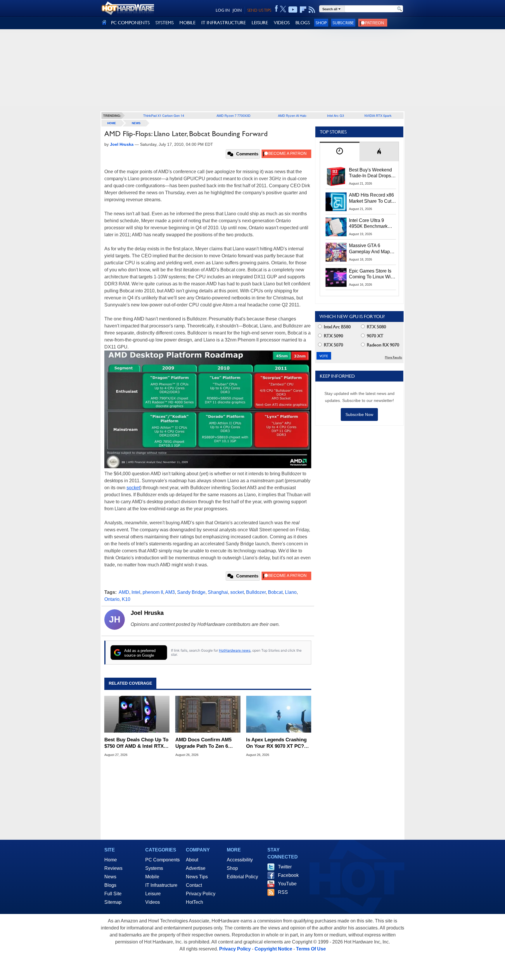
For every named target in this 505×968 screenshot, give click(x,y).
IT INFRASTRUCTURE (223, 22)
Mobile (152, 876)
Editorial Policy (242, 876)
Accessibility (240, 859)
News (136, 123)
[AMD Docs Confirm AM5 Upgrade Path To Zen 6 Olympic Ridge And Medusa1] (208, 714)
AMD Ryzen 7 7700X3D (233, 115)
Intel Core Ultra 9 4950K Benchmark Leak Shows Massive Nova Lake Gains (371, 224)
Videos (152, 902)
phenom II (153, 592)
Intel (136, 592)
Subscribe (343, 22)
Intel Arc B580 (337, 326)
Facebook (288, 875)
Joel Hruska (147, 613)
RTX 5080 (376, 326)
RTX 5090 (333, 336)
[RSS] (312, 9)
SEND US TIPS (259, 10)
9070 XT (374, 336)
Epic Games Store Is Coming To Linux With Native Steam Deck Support (372, 274)
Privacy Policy (200, 893)
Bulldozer (256, 592)
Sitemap (113, 902)
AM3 (170, 592)
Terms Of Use (311, 948)
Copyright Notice (273, 948)
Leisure (153, 893)
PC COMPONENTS (130, 22)
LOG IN (223, 10)
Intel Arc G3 (335, 115)
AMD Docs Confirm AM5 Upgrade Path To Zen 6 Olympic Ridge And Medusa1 (203, 743)
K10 (126, 599)
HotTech (194, 902)
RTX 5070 (333, 345)
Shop (321, 22)
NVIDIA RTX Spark (378, 115)
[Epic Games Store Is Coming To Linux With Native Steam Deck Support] (336, 277)
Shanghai (218, 592)
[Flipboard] (303, 9)
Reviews (113, 868)
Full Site (113, 893)
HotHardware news (234, 650)
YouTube (287, 883)
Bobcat (275, 592)
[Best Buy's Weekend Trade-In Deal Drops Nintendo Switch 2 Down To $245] (336, 176)
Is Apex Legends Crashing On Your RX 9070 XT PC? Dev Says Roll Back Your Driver (276, 743)
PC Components (162, 859)
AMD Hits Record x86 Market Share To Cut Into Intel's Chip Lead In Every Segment (371, 198)
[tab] (339, 151)
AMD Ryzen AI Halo (292, 115)
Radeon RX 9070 (382, 345)
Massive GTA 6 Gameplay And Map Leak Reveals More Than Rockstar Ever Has (369, 249)
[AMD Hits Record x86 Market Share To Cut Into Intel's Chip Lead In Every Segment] (336, 201)
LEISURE (260, 22)
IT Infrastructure (161, 885)
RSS (283, 892)
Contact (194, 885)
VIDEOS (282, 22)
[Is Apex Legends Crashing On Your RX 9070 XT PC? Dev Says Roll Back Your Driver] (278, 714)
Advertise (195, 868)
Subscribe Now (359, 414)
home (111, 123)
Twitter (285, 866)
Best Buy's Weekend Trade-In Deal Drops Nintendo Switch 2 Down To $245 (370, 173)
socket (133, 487)
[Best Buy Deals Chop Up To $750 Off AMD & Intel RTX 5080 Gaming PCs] (137, 714)
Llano (291, 592)
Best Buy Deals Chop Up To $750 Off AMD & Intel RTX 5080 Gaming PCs (136, 743)
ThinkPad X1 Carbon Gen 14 (163, 115)
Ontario (112, 599)
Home (110, 859)
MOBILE (187, 22)
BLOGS (302, 22)
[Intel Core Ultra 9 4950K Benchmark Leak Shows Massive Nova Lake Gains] (336, 227)
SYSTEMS (164, 22)
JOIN (237, 10)
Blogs (110, 885)
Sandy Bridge (191, 592)
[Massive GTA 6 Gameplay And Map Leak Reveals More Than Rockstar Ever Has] (336, 252)
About (192, 859)
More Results (393, 357)
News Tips (197, 876)
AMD (124, 592)
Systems (154, 868)
